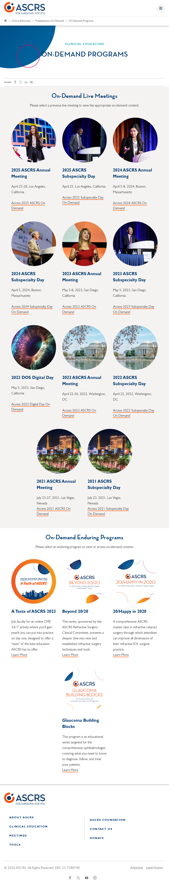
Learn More (19, 655)
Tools (15, 845)
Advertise (136, 867)
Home (5, 20)
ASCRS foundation (108, 820)
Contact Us (101, 829)
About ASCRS (21, 817)
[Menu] (161, 8)
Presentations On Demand (49, 21)
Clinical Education (21, 21)
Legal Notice (154, 867)
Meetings (18, 835)
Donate (97, 838)
